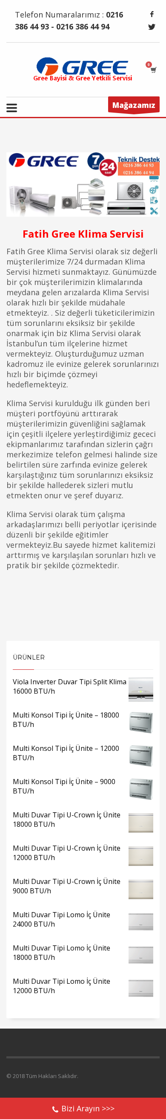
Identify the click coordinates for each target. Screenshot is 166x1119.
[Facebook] (152, 14)
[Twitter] (152, 26)
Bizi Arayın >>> (87, 1108)
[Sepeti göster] (153, 70)
